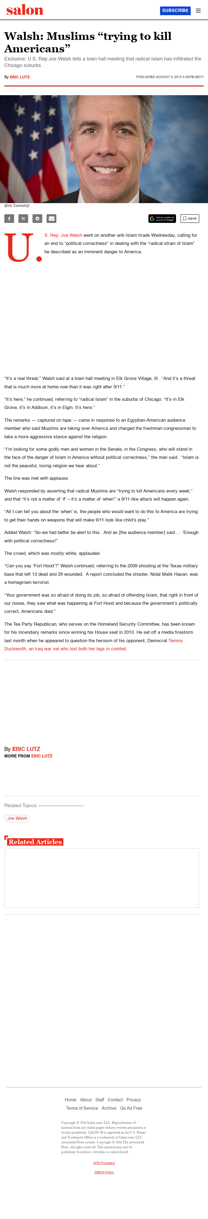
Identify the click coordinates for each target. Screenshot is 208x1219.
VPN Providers (104, 1163)
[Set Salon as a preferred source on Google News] (162, 218)
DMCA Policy (104, 1172)
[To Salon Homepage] (24, 9)
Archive (109, 1108)
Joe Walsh (17, 819)
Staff (99, 1100)
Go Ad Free (131, 1108)
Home (70, 1100)
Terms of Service (82, 1108)
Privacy (133, 1100)
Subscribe (175, 11)
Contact (115, 1100)
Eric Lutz (20, 77)
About (86, 1100)
